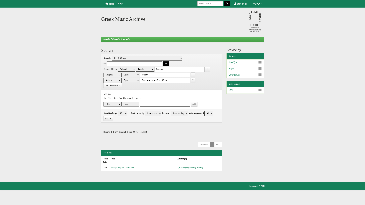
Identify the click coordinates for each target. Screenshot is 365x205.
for (105, 64)
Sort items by (137, 113)
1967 (231, 90)
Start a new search (112, 86)
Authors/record (196, 113)
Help (120, 3)
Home (111, 4)
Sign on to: (242, 4)
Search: (107, 58)
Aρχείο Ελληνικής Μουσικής (116, 39)
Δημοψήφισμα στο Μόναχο (122, 168)
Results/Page (110, 113)
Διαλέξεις (233, 62)
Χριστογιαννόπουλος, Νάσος (190, 168)
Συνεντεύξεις (234, 75)
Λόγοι (231, 69)
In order (166, 113)
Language (256, 3)
